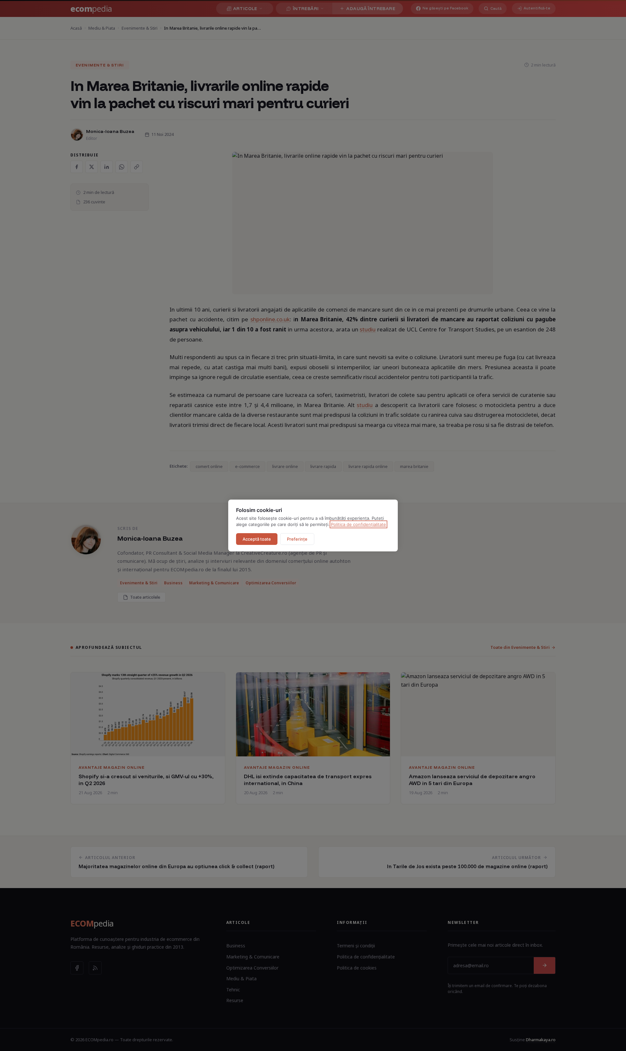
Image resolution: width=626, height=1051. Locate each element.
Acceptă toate (257, 539)
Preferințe (297, 539)
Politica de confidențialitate (358, 524)
